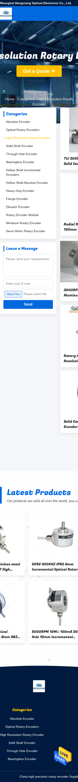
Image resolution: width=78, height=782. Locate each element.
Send (28, 304)
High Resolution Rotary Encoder (28, 138)
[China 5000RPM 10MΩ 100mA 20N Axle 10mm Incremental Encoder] (31, 603)
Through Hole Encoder (21, 154)
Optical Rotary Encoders (22, 130)
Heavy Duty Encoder (20, 191)
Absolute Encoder (18, 121)
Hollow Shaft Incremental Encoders (23, 172)
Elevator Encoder (18, 207)
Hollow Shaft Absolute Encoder (27, 182)
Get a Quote (36, 71)
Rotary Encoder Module (22, 215)
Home (10, 99)
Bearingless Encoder (20, 162)
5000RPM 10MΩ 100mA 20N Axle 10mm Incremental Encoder (27, 634)
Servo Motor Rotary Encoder (25, 231)
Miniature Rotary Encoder (23, 223)
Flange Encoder (17, 199)
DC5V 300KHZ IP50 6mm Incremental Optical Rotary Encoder (27, 567)
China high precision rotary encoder (44, 776)
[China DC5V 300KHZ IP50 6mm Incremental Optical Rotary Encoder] (31, 535)
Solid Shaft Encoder (19, 146)
